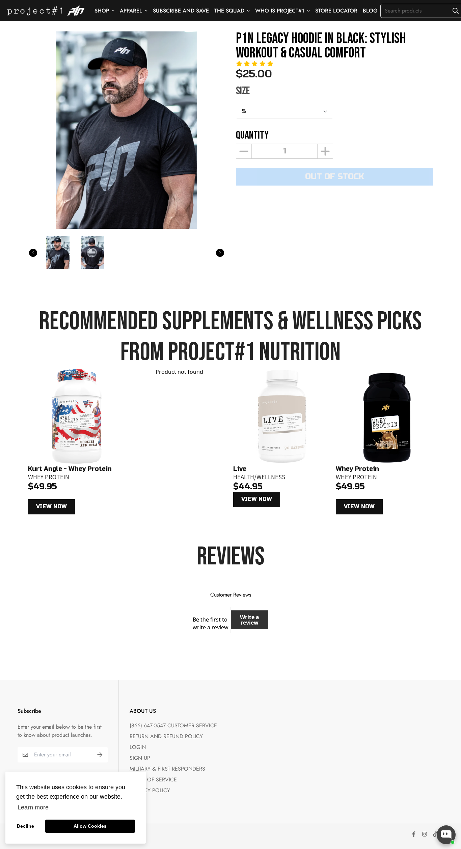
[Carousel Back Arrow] (33, 253)
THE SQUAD (229, 11)
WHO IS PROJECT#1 (279, 11)
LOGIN (138, 747)
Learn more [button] (33, 807)
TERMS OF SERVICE (153, 779)
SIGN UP (140, 758)
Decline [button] (25, 826)
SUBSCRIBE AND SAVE (181, 11)
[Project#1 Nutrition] (45, 10)
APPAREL (131, 11)
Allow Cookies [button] (90, 826)
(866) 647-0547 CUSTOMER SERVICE (173, 725)
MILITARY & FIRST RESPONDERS (167, 769)
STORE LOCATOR (336, 11)
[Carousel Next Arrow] (220, 253)
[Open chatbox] (446, 834)
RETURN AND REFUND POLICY (166, 736)
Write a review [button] (249, 619)
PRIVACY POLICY (150, 790)
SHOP (101, 11)
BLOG (370, 11)
